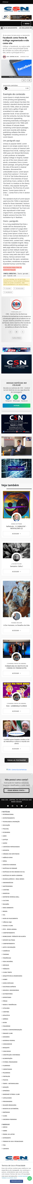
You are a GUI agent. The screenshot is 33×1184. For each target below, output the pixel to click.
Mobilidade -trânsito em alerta (14, 936)
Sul (4, 915)
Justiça (5, 839)
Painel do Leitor (9, 1134)
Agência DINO (7, 857)
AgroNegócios (8, 882)
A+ (29, 80)
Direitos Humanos (9, 864)
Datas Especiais (8, 983)
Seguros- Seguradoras (11, 990)
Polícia (5, 1080)
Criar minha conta (16, 790)
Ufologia (6, 1008)
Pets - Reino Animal (10, 929)
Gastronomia (8, 886)
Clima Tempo (7, 972)
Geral (5, 861)
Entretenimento (9, 818)
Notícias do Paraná (10, 868)
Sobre (5, 1131)
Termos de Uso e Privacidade (13, 1141)
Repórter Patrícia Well (11, 897)
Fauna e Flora (8, 925)
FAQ (4, 1145)
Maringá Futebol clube (11, 1094)
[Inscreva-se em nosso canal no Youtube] (21, 806)
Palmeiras (6, 1073)
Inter (5, 1022)
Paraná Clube (8, 1033)
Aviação (6, 1087)
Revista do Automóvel (11, 1108)
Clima (5, 1116)
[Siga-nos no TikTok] (26, 806)
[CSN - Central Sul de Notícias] (16, 9)
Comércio (6, 951)
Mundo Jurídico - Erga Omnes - (14, 879)
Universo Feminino (10, 1119)
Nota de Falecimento (10, 918)
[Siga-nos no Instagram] (12, 806)
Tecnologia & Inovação (11, 821)
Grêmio (5, 1019)
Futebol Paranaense (10, 1062)
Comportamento (9, 933)
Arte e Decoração (9, 947)
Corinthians (7, 1069)
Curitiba (6, 890)
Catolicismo (7, 1098)
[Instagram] (10, 332)
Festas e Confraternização (12, 1030)
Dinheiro (6, 1037)
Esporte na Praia (9, 940)
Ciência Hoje (7, 922)
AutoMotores (8, 994)
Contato (6, 1148)
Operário (6, 1090)
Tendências (7, 958)
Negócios (6, 893)
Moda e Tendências (9, 1004)
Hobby (5, 979)
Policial (6, 829)
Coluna (8, 288)
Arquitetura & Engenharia (12, 976)
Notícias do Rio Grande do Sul (14, 872)
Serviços (6, 965)
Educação (6, 825)
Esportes (6, 850)
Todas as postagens (16, 760)
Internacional (8, 814)
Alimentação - (8, 1058)
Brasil (5, 911)
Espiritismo (7, 997)
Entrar (6, 2)
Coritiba (6, 1012)
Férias (5, 1001)
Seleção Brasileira (9, 1105)
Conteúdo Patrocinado (11, 847)
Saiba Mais (16, 338)
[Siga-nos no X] (17, 806)
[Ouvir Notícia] (6, 88)
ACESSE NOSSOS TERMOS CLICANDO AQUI (15, 1177)
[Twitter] (23, 332)
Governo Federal (9, 1040)
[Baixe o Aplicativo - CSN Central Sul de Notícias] (16, 350)
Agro (5, 836)
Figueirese (6, 1026)
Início (5, 1127)
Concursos (7, 1051)
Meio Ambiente (8, 907)
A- (24, 80)
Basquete (6, 1047)
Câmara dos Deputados (11, 854)
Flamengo (6, 1065)
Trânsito (6, 969)
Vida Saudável (8, 961)
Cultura (6, 900)
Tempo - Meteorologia (11, 1083)
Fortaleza (6, 1076)
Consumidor (7, 1044)
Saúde (5, 843)
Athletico (6, 1015)
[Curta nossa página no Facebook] (8, 806)
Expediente (7, 1138)
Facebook (8, 292)
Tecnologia (19, 288)
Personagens (7, 1101)
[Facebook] (16, 332)
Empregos (6, 1112)
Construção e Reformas (11, 1055)
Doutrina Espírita (9, 986)
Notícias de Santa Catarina (12, 875)
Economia (6, 832)
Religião (6, 904)
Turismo (6, 954)
